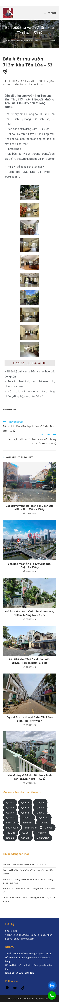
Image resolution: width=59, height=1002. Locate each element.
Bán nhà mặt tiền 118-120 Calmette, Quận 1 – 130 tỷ (29, 565)
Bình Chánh (43, 837)
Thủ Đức (10, 832)
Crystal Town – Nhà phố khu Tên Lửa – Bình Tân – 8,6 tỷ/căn (30, 719)
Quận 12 (43, 817)
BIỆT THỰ (12, 81)
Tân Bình (27, 822)
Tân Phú (44, 822)
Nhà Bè (10, 837)
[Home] (4, 40)
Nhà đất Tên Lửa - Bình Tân (29, 84)
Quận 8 (25, 812)
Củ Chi (25, 832)
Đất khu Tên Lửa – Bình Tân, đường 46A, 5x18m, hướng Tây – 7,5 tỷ (29, 613)
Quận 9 (40, 812)
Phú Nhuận (12, 827)
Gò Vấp (48, 827)
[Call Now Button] (52, 995)
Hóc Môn (41, 832)
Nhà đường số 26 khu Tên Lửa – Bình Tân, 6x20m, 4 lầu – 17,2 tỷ (29, 777)
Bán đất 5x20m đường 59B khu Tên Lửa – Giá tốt (24, 864)
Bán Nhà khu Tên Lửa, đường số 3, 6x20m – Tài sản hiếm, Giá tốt (29, 661)
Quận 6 (40, 807)
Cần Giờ (25, 837)
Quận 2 (25, 802)
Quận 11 (27, 817)
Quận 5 (25, 807)
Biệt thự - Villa (27, 81)
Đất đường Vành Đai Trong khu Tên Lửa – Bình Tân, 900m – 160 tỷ (30, 507)
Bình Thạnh (31, 827)
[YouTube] (15, 988)
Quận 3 (40, 802)
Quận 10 (10, 817)
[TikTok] (23, 988)
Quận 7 (10, 812)
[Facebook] (7, 988)
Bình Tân (12, 409)
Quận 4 (10, 807)
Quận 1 (10, 802)
